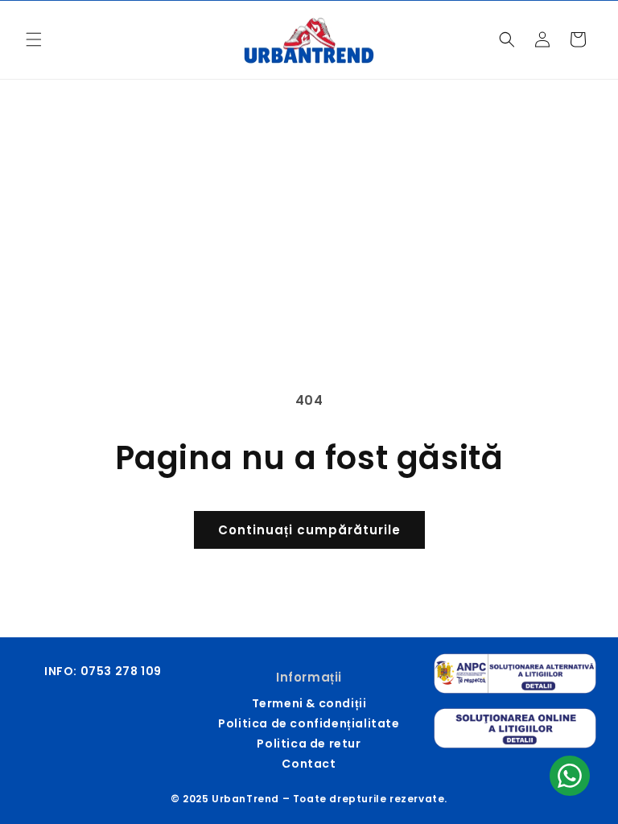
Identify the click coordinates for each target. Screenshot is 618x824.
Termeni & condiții (309, 703)
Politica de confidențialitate (308, 723)
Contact (309, 764)
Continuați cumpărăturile (309, 529)
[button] (34, 39)
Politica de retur (308, 743)
